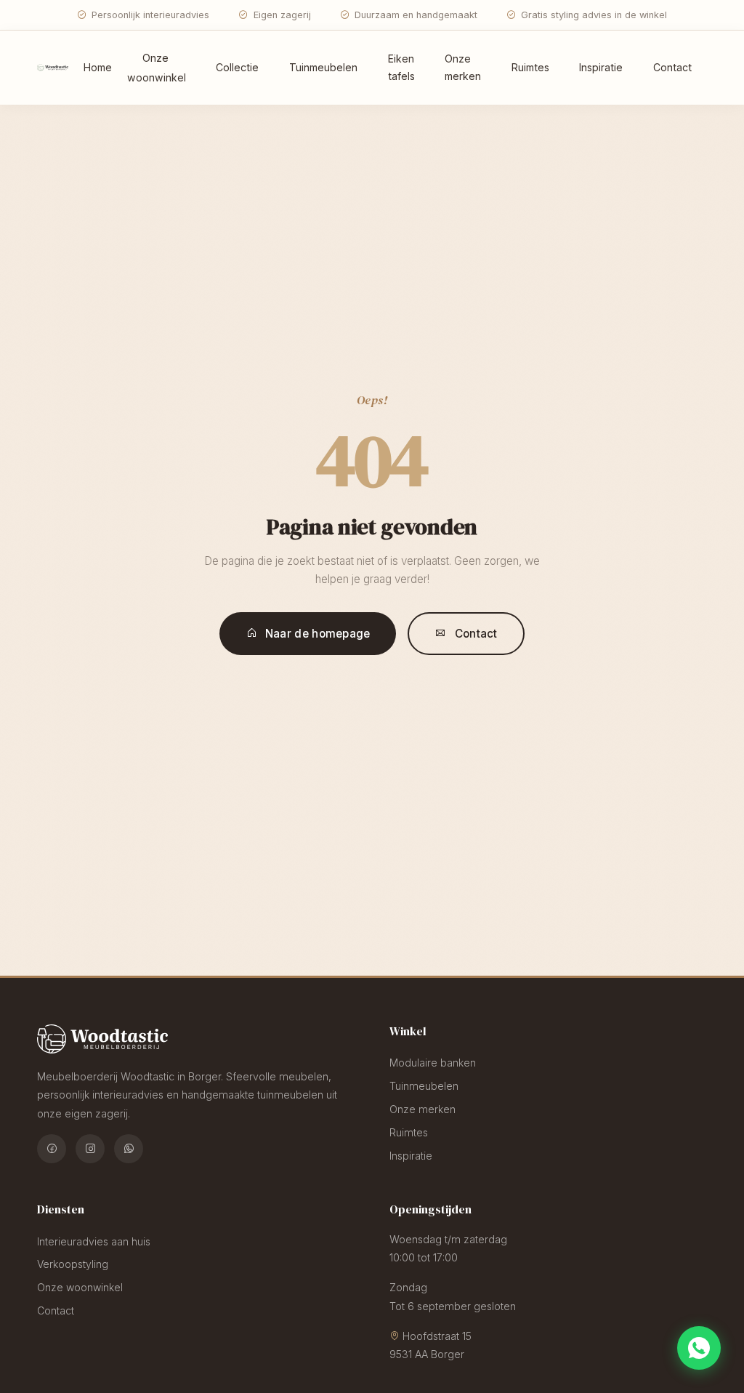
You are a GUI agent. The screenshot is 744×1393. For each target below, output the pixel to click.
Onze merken (463, 67)
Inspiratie (601, 67)
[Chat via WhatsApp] (699, 1348)
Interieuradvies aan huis (93, 1241)
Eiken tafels (401, 67)
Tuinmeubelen (323, 67)
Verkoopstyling (72, 1264)
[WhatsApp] (128, 1148)
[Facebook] (51, 1148)
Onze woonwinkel (156, 68)
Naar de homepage (318, 634)
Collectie (237, 67)
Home (98, 67)
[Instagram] (90, 1148)
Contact (672, 67)
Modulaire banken (432, 1062)
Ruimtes (530, 67)
